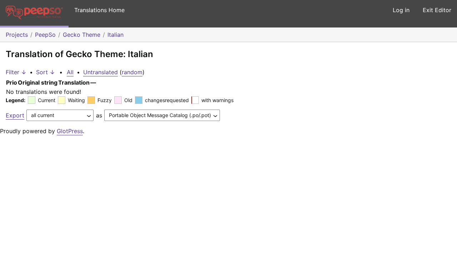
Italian (115, 34)
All (70, 72)
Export (15, 115)
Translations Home (99, 10)
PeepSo (45, 34)
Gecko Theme (81, 34)
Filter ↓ (16, 72)
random (132, 72)
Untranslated (100, 72)
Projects (17, 34)
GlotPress (70, 131)
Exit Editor (437, 10)
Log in (401, 10)
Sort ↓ (45, 72)
